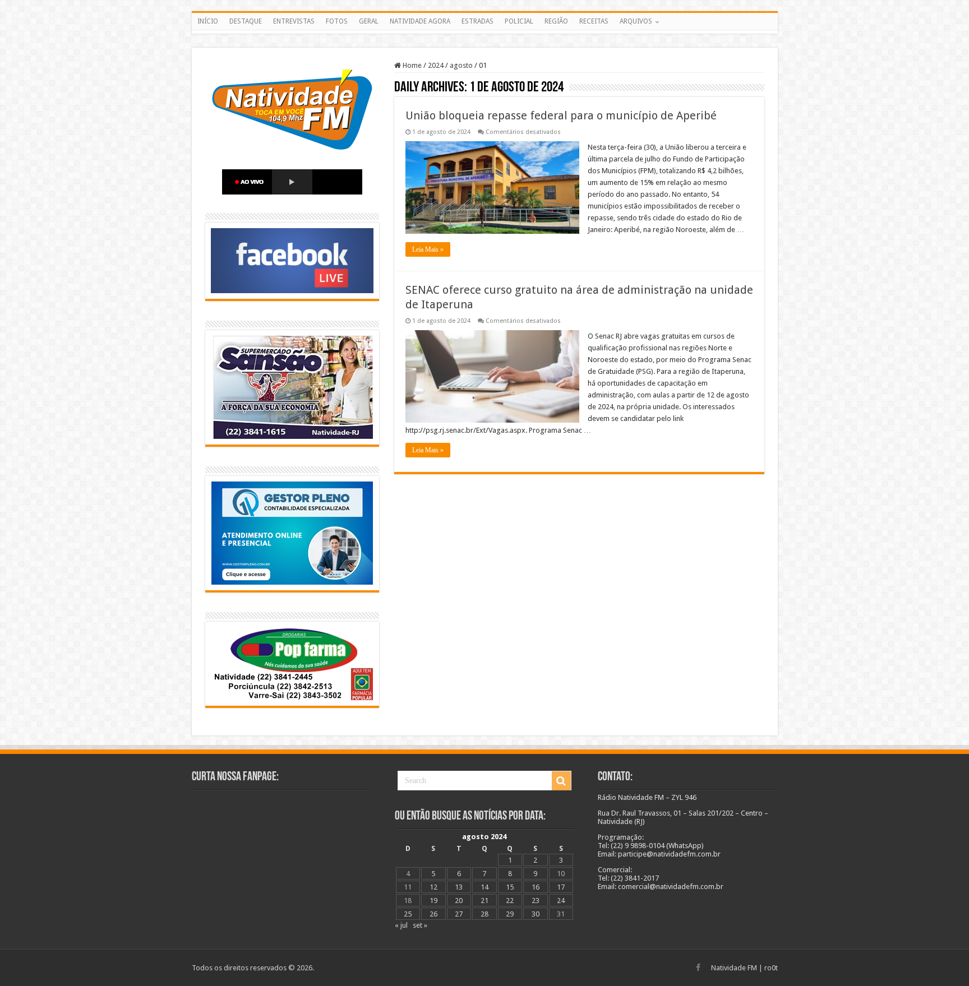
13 (459, 887)
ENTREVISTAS (294, 21)
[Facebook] (698, 967)
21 (484, 900)
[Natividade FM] (485, 32)
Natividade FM (734, 968)
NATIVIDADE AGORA (420, 21)
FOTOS (337, 21)
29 (510, 914)
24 (561, 900)
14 (484, 887)
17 (561, 887)
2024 (436, 65)
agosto (461, 65)
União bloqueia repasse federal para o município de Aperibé (561, 115)
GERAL (369, 21)
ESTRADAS (477, 21)
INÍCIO (207, 21)
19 (433, 900)
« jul (401, 925)
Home (411, 65)
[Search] (561, 780)
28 (484, 914)
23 (535, 900)
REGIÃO (556, 21)
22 (510, 900)
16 (535, 887)
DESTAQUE (245, 21)
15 (510, 887)
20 (459, 900)
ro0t (771, 968)
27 (459, 914)
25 (408, 914)
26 (433, 914)
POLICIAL (519, 21)
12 (433, 887)
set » (420, 925)
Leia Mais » (428, 249)
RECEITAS (593, 21)
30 (535, 914)
